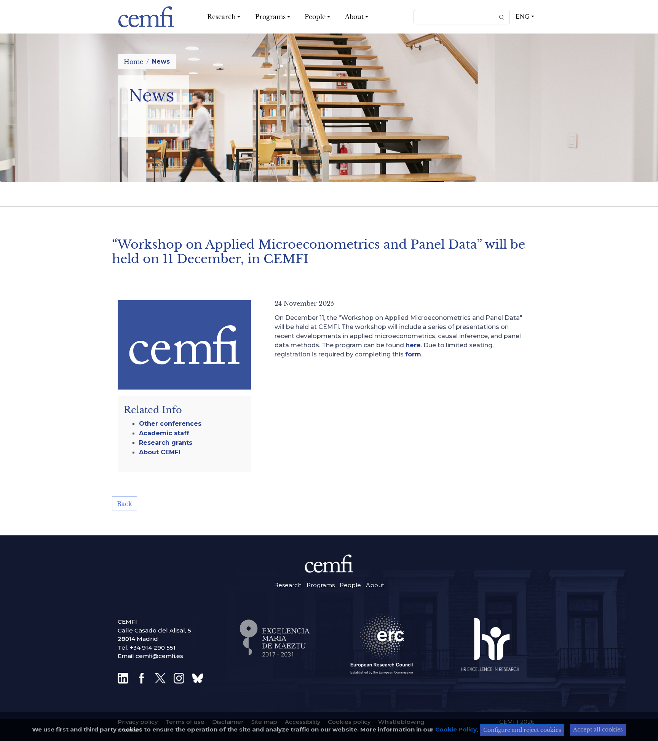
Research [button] (221, 17)
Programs (321, 585)
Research (288, 585)
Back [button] (124, 504)
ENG (523, 16)
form (413, 354)
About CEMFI (159, 452)
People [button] (315, 17)
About (375, 585)
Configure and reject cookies (522, 730)
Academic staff (164, 433)
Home (133, 61)
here (413, 345)
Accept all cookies (598, 729)
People (350, 585)
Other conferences (170, 423)
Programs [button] (270, 17)
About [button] (354, 17)
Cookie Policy (456, 729)
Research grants (165, 442)
